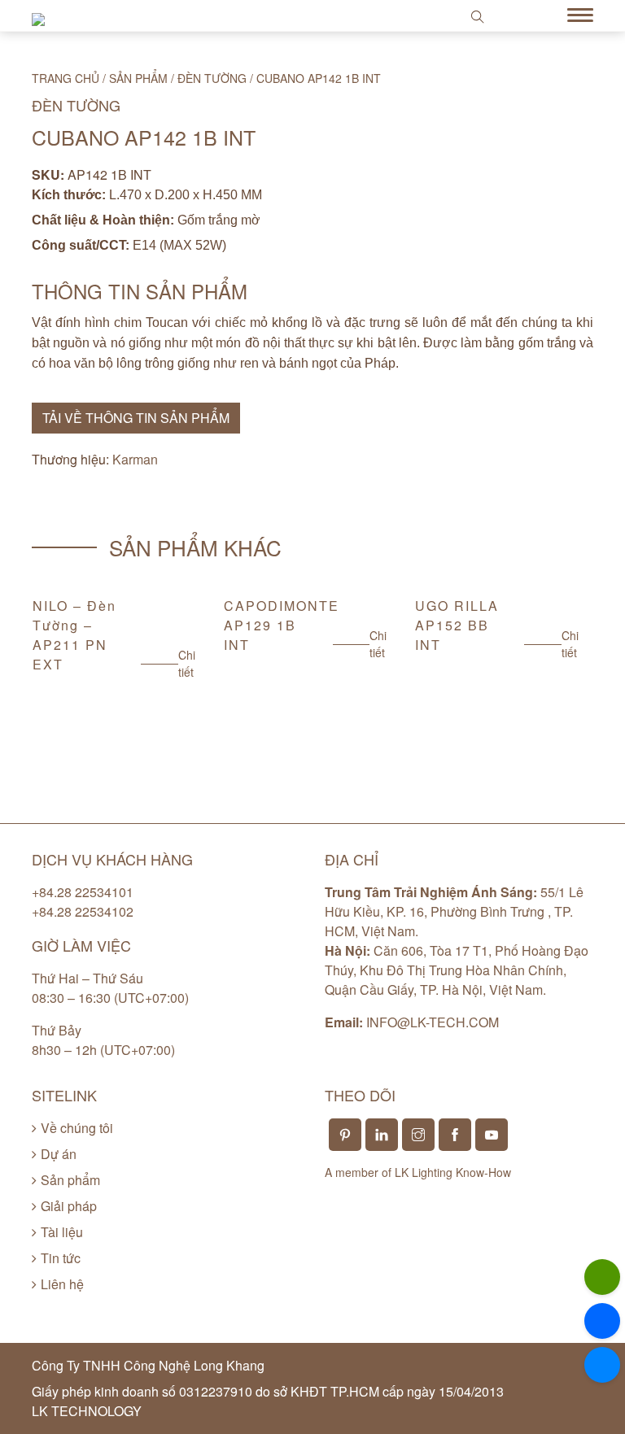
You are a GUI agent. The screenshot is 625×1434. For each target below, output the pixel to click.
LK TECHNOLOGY (87, 1410)
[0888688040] (602, 1277)
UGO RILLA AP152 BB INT (457, 625)
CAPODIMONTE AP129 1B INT (281, 625)
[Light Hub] (38, 17)
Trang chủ (65, 78)
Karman (135, 459)
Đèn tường (212, 78)
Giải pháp (69, 1205)
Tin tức (61, 1258)
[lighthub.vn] (602, 1365)
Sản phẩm (138, 78)
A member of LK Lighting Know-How (418, 1172)
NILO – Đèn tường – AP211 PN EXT (74, 634)
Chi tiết (186, 663)
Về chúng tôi (77, 1127)
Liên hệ (62, 1284)
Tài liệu (62, 1232)
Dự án (58, 1153)
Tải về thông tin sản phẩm (135, 417)
